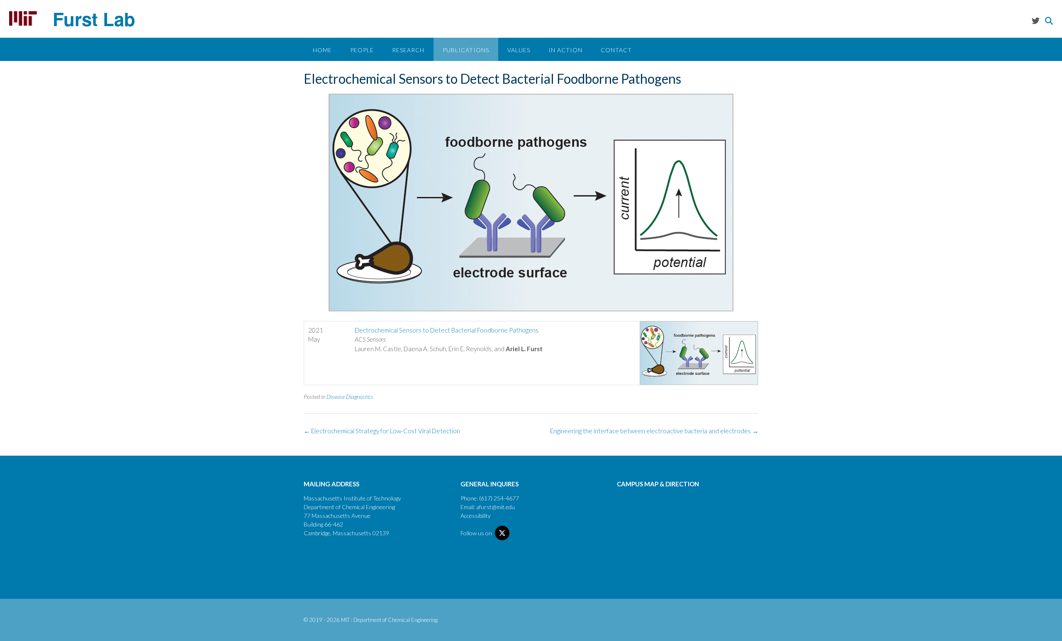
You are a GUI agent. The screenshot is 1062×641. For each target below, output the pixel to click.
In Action (565, 49)
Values (518, 49)
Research (408, 49)
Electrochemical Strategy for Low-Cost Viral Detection (382, 431)
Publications (466, 49)
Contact (616, 49)
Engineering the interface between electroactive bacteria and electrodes (654, 431)
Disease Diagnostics (349, 396)
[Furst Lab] (23, 18)
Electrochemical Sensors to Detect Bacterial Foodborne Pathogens (446, 330)
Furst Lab (94, 18)
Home (322, 49)
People (362, 49)
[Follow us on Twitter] (1036, 20)
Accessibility (475, 515)
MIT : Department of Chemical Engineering (389, 620)
